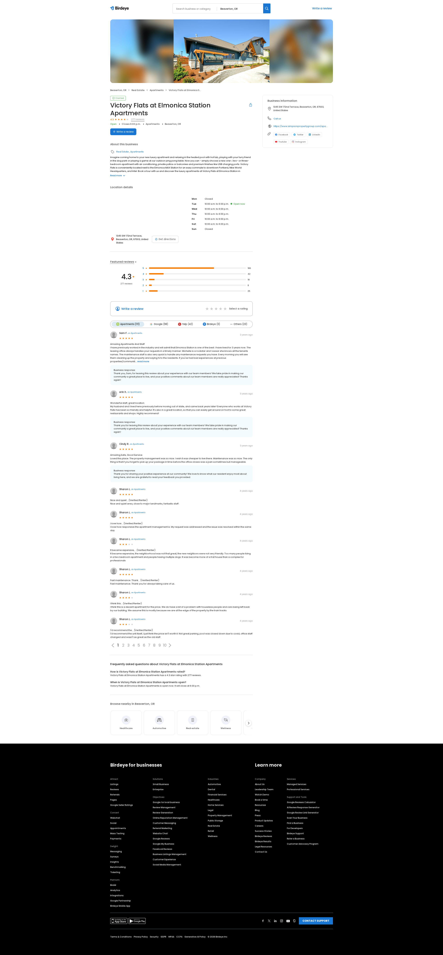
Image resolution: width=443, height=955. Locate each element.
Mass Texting (117, 833)
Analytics (115, 890)
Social (113, 823)
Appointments (118, 828)
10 (164, 645)
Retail (211, 831)
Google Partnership (120, 900)
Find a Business (295, 823)
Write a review (322, 8)
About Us (260, 784)
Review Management (164, 807)
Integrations (117, 895)
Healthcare (214, 799)
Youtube (283, 141)
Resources (260, 805)
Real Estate (138, 90)
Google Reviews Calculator (301, 802)
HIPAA (171, 936)
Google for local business (166, 802)
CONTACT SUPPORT (315, 921)
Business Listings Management (169, 854)
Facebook (283, 134)
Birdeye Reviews (263, 836)
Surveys (114, 856)
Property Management (220, 815)
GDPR (163, 936)
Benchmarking (118, 867)
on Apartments (135, 333)
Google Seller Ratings (121, 805)
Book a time (261, 799)
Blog (257, 810)
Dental (211, 789)
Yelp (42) (187, 324)
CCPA (179, 936)
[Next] (248, 723)
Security (154, 936)
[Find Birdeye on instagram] (281, 921)
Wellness (213, 836)
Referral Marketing (162, 828)
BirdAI (113, 885)
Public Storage (215, 820)
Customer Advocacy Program (302, 843)
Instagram (300, 141)
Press (258, 815)
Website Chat (160, 833)
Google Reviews (161, 838)
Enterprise (158, 789)
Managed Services (296, 784)
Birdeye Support (295, 833)
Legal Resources (263, 846)
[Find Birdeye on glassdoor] (294, 921)
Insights (114, 861)
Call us (277, 118)
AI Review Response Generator (303, 807)
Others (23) (240, 324)
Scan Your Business (297, 817)
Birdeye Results (263, 841)
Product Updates (264, 820)
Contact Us (261, 851)
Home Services (216, 805)
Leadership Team (264, 789)
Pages (113, 799)
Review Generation (163, 812)
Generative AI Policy (195, 936)
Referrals (115, 794)
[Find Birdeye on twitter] (269, 921)
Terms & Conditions (121, 936)
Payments (115, 838)
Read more (116, 175)
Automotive (214, 784)
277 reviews (137, 119)
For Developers (295, 828)
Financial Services (217, 794)
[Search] (266, 8)
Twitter (300, 134)
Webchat (115, 817)
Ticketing (115, 872)
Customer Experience (164, 859)
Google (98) (161, 324)
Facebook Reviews (162, 849)
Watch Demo (262, 794)
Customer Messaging (164, 823)
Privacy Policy (141, 936)
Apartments (157, 90)
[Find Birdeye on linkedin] (275, 921)
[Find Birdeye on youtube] (288, 921)
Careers (259, 825)
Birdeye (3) (213, 324)
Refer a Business (296, 838)
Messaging (116, 851)
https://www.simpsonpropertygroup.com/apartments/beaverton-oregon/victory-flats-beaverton (301, 126)
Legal (210, 810)
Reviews (114, 789)
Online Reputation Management (170, 817)
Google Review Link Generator (303, 812)
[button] (170, 645)
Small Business (161, 784)
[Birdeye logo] (120, 8)
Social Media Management (167, 864)
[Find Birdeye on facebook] (263, 921)
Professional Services (298, 789)
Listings (114, 784)
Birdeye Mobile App (120, 905)
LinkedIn (316, 134)
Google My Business (163, 843)
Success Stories (263, 831)
